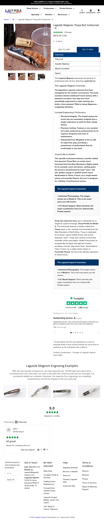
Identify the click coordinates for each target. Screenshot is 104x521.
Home (6, 19)
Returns (85, 471)
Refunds (85, 475)
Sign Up (10, 480)
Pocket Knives (66, 8)
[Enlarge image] (15, 391)
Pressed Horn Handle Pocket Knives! (49, 490)
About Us (66, 475)
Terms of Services (89, 483)
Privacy (85, 479)
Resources (62, 15)
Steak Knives (32, 8)
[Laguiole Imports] (13, 11)
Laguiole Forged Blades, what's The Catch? (51, 500)
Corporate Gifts (69, 486)
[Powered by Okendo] (15, 422)
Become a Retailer (70, 472)
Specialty (35, 15)
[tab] (76, 54)
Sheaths (48, 15)
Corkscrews (49, 8)
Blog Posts (48, 471)
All (13, 19)
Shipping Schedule (70, 468)
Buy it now (87, 49)
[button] (82, 11)
